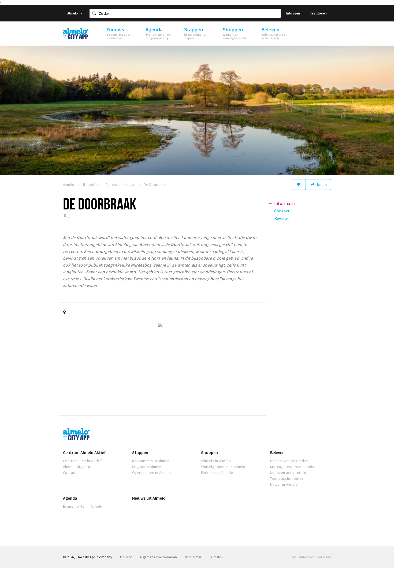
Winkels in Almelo (216, 460)
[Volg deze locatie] (299, 184)
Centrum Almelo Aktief (84, 452)
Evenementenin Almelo (82, 506)
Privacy (126, 557)
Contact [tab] (282, 210)
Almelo (73, 13)
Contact (69, 472)
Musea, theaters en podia (292, 466)
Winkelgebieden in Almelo (223, 466)
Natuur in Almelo (284, 484)
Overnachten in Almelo (151, 472)
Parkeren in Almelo (217, 472)
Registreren (318, 13)
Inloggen (293, 13)
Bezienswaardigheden (289, 460)
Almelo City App (76, 466)
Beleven (277, 452)
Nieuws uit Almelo (149, 498)
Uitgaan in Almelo (147, 466)
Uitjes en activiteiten (288, 472)
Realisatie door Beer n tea (311, 557)
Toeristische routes (287, 478)
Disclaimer (193, 557)
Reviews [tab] (282, 218)
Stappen (140, 452)
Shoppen (209, 452)
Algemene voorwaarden (158, 557)
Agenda (70, 498)
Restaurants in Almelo (151, 460)
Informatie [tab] (285, 203)
